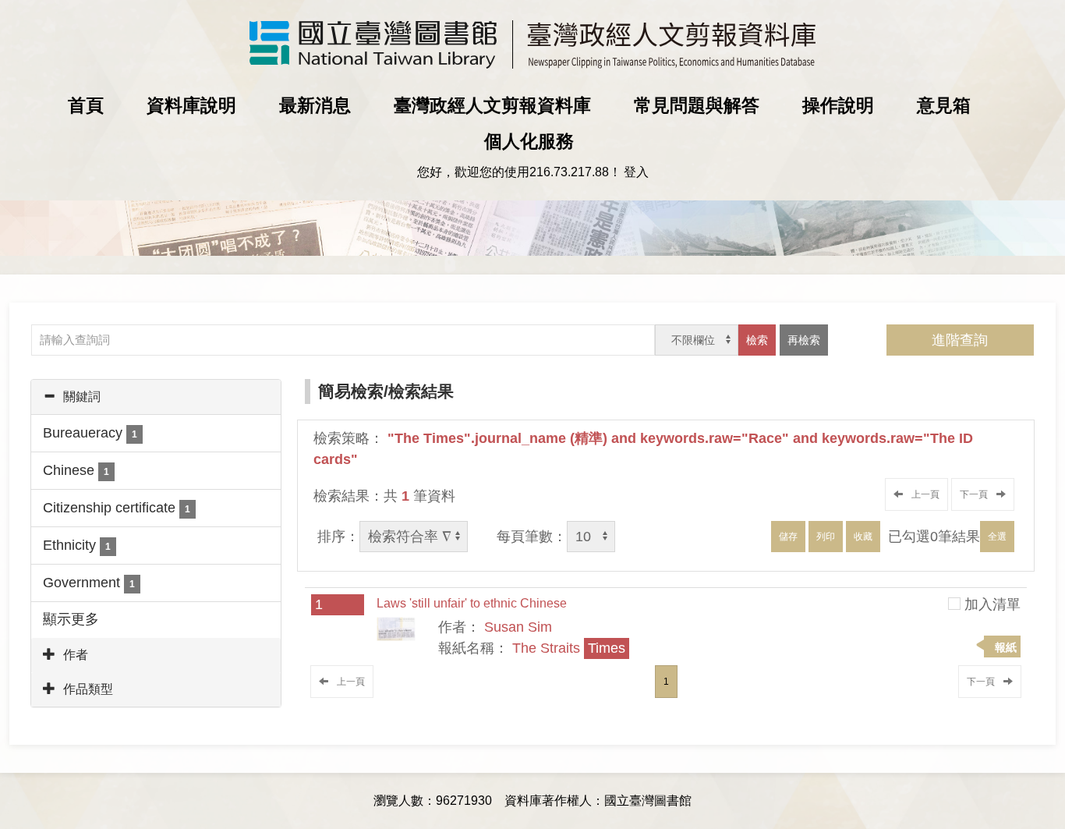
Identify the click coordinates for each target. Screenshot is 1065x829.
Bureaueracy (90, 433)
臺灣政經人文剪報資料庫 (492, 105)
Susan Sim (518, 627)
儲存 (788, 536)
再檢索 (803, 340)
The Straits (568, 648)
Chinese (76, 470)
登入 (636, 172)
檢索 (757, 340)
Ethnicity (77, 545)
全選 (997, 536)
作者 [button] (75, 654)
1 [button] (666, 681)
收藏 (863, 536)
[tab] (156, 397)
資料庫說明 (191, 105)
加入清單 (992, 604)
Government (89, 582)
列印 (825, 536)
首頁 (86, 105)
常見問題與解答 (696, 105)
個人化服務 (529, 141)
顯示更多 (71, 619)
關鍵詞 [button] (82, 396)
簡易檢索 (351, 391)
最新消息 (315, 105)
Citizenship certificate (116, 507)
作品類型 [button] (88, 689)
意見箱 (944, 105)
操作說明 (838, 105)
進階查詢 (960, 340)
